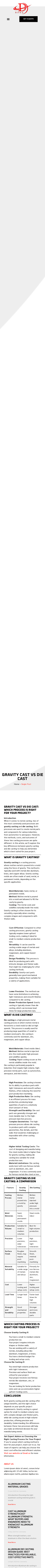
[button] (8, 19)
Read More (12, 1504)
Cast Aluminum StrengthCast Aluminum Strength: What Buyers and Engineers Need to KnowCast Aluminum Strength (20, 1519)
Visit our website (12, 1453)
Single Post (26, 784)
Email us (26, 1453)
